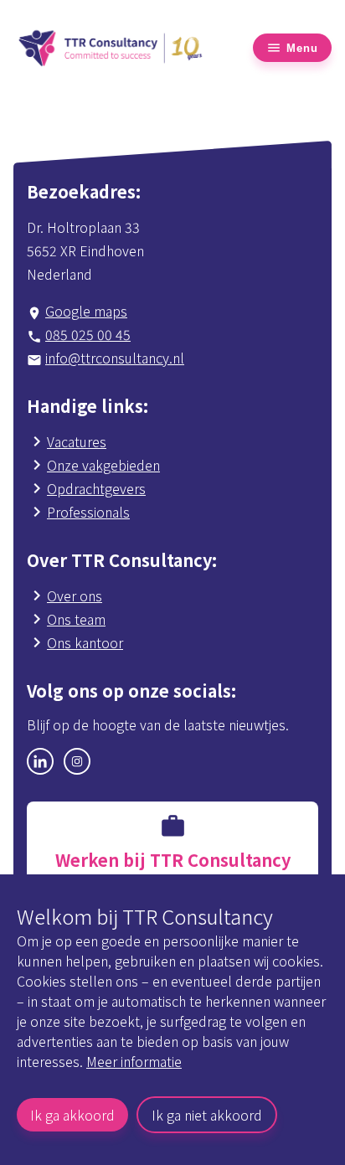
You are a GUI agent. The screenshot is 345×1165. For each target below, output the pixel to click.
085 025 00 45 (88, 334)
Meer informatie (134, 1061)
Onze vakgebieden (103, 465)
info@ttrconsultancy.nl (114, 358)
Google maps (86, 311)
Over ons (74, 595)
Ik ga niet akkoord (207, 1115)
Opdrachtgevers (96, 488)
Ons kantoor (85, 642)
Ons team (76, 619)
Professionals (88, 512)
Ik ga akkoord (72, 1115)
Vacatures (76, 441)
